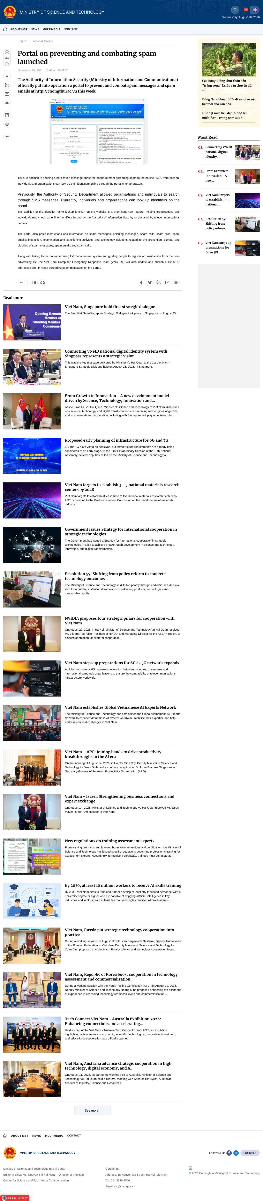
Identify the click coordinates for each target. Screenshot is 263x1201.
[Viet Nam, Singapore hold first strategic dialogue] (32, 322)
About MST (18, 29)
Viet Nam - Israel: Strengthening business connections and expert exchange (119, 798)
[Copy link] (7, 102)
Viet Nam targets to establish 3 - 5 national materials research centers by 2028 (122, 487)
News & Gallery (43, 41)
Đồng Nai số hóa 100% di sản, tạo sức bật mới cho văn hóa (228, 101)
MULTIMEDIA (51, 29)
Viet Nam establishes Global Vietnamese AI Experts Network (120, 707)
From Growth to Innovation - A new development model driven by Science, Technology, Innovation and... (117, 398)
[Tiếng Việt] (246, 10)
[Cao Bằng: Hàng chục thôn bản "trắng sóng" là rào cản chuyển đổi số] (229, 59)
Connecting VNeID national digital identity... (218, 151)
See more (92, 1110)
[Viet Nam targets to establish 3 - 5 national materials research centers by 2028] (32, 500)
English (22, 41)
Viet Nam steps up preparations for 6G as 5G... (218, 247)
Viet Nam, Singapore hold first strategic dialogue (110, 306)
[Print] (7, 124)
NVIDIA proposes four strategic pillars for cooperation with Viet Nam (119, 620)
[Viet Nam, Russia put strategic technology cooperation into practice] (32, 946)
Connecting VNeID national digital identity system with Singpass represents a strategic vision (116, 353)
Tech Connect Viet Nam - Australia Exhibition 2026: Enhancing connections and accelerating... (113, 1021)
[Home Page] (5, 29)
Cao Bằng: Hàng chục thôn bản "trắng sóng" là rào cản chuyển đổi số (227, 85)
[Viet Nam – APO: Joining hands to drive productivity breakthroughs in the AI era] (32, 767)
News (35, 29)
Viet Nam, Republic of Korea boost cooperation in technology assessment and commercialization (121, 977)
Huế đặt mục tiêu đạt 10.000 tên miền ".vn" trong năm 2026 (225, 115)
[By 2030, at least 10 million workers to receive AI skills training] (32, 901)
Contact (70, 29)
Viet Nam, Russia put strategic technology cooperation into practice (119, 932)
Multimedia (54, 1135)
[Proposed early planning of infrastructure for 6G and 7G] (32, 456)
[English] (255, 10)
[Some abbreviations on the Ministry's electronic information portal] (7, 115)
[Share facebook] (7, 76)
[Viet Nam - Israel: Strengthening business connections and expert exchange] (32, 812)
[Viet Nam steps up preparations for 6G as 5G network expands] (32, 678)
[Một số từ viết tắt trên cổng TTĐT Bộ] (34, 282)
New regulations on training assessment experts (109, 841)
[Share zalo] (7, 85)
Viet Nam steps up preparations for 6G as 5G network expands (122, 662)
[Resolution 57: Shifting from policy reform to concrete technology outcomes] (32, 589)
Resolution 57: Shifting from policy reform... (216, 223)
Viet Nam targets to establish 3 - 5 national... (217, 199)
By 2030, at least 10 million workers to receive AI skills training (123, 885)
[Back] (7, 136)
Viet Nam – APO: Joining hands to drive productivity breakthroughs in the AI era (113, 754)
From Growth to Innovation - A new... (216, 175)
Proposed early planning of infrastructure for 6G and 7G (116, 440)
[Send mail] (7, 94)
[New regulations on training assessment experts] (32, 857)
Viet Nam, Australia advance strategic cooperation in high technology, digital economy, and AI (118, 1066)
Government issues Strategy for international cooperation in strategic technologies (121, 531)
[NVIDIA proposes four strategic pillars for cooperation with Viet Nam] (32, 634)
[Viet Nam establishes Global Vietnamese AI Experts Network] (32, 723)
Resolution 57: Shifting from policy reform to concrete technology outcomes (115, 576)
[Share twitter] (150, 282)
